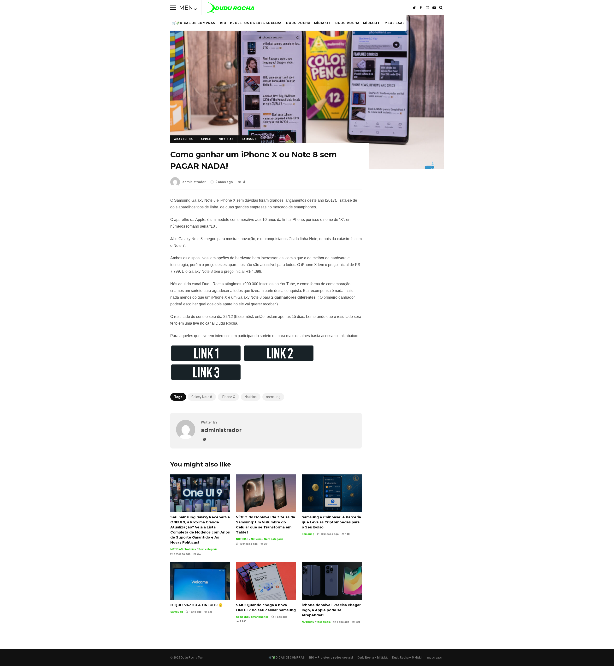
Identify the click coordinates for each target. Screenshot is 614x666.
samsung (273, 397)
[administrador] (185, 438)
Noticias (251, 397)
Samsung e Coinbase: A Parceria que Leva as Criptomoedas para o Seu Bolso (332, 493)
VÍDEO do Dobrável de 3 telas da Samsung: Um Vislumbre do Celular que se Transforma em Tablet (266, 493)
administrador (194, 182)
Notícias (226, 139)
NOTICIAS (176, 549)
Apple (206, 139)
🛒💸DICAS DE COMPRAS (193, 23)
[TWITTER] (414, 7)
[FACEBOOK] (421, 7)
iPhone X (228, 397)
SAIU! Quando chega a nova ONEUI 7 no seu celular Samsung (266, 581)
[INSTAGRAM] (427, 7)
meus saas (394, 23)
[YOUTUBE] (434, 7)
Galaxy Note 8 (201, 397)
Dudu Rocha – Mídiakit (308, 23)
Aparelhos (183, 139)
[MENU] (173, 7)
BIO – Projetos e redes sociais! (250, 23)
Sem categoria (207, 549)
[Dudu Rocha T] (230, 9)
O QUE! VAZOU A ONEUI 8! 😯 (200, 581)
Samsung (249, 139)
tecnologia (324, 622)
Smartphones (260, 616)
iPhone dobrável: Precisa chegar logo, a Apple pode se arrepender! (332, 581)
